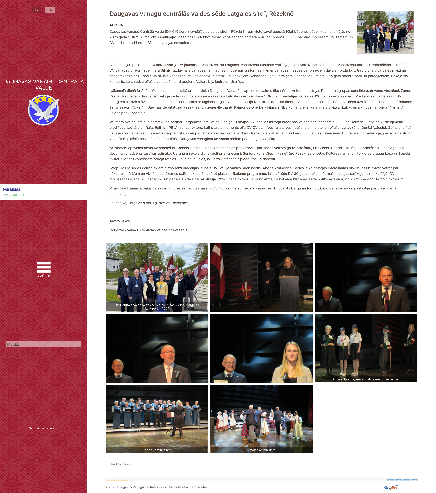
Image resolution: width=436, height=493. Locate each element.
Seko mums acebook (43, 428)
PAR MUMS (11, 190)
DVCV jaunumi (13, 195)
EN (50, 10)
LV (36, 10)
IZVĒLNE (44, 276)
